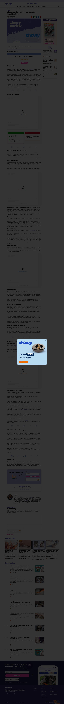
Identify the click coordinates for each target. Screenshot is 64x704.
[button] (45, 340)
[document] (32, 352)
